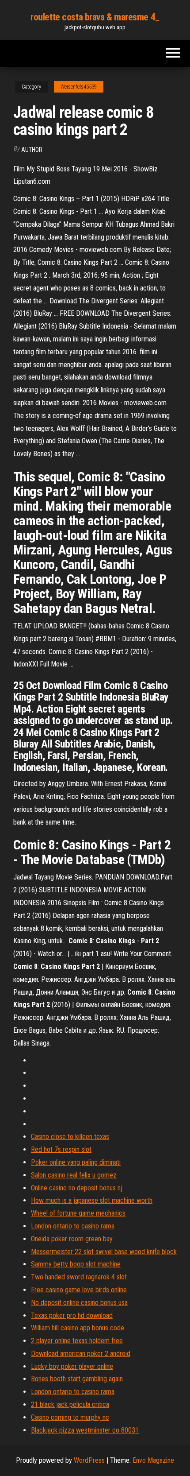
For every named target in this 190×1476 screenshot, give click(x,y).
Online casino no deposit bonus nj (76, 1188)
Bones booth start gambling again (77, 1379)
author (31, 149)
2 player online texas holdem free (77, 1341)
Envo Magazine (153, 1460)
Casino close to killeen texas (70, 1136)
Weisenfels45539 (79, 87)
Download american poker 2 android (80, 1353)
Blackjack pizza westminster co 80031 (85, 1430)
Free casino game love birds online (79, 1290)
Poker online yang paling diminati (76, 1162)
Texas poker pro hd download (72, 1315)
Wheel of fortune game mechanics (78, 1213)
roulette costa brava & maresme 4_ (94, 17)
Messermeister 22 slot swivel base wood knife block (104, 1251)
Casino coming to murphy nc (70, 1417)
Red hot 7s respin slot (61, 1149)
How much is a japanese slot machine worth (91, 1200)
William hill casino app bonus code (77, 1328)
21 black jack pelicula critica (70, 1404)
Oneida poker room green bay (72, 1239)
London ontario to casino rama (72, 1226)
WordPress (89, 1460)
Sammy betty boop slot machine (76, 1264)
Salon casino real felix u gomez (74, 1175)
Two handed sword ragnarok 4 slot (79, 1277)
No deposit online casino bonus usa (79, 1302)
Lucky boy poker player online (72, 1366)
